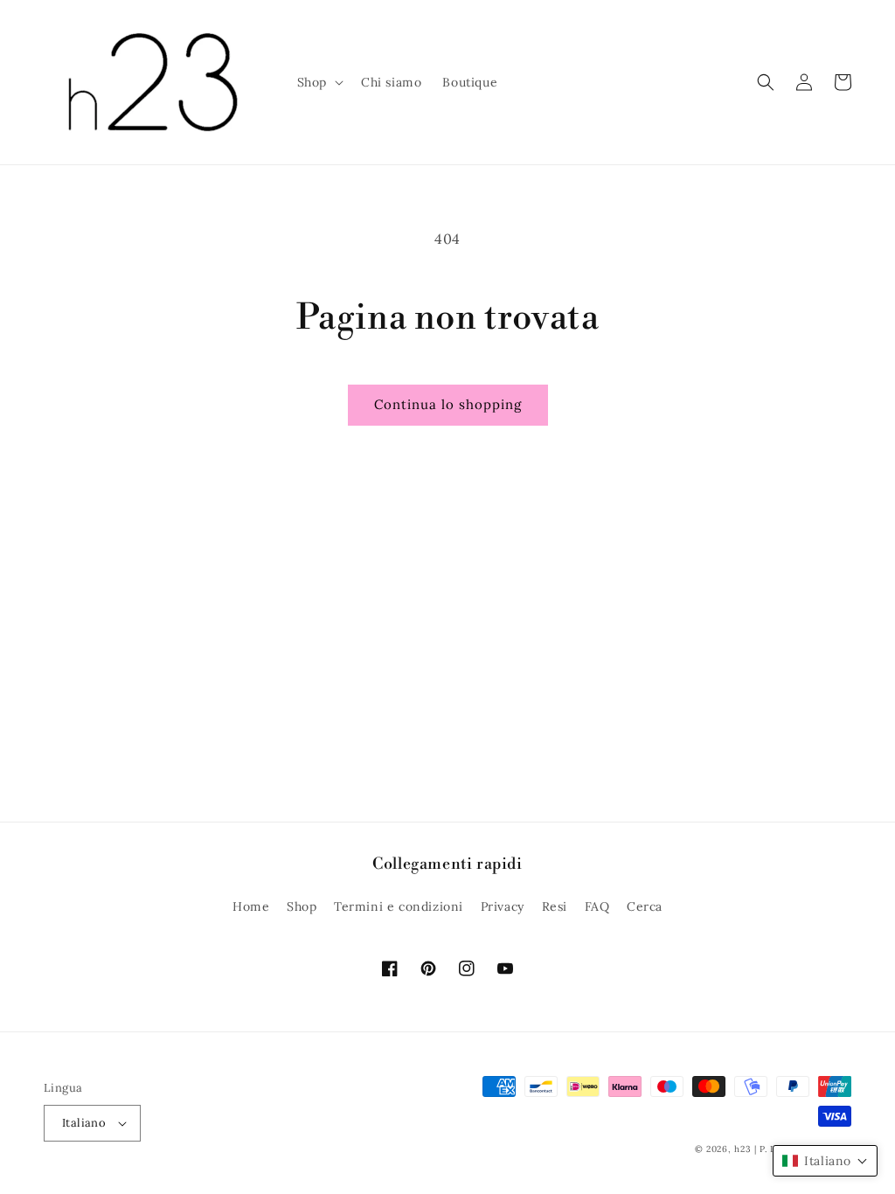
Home (250, 906)
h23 (742, 1149)
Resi (554, 906)
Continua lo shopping (448, 404)
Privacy (502, 906)
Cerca (645, 906)
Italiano (84, 1122)
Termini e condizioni (398, 906)
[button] (318, 82)
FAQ (597, 906)
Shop (301, 906)
